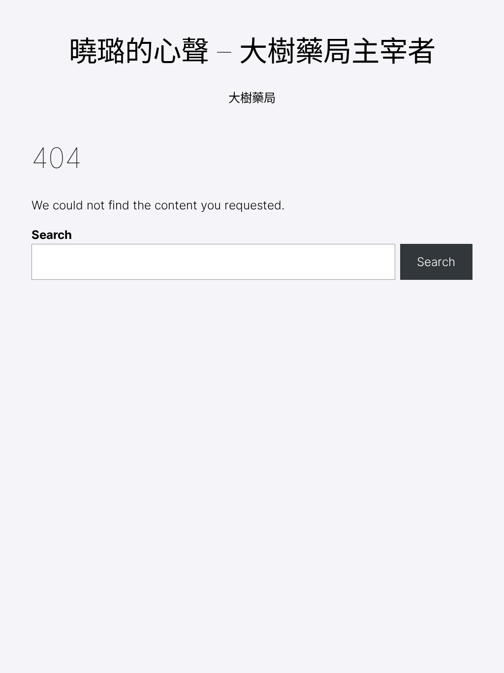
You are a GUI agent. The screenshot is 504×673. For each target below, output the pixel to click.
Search (52, 235)
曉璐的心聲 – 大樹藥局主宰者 (252, 51)
